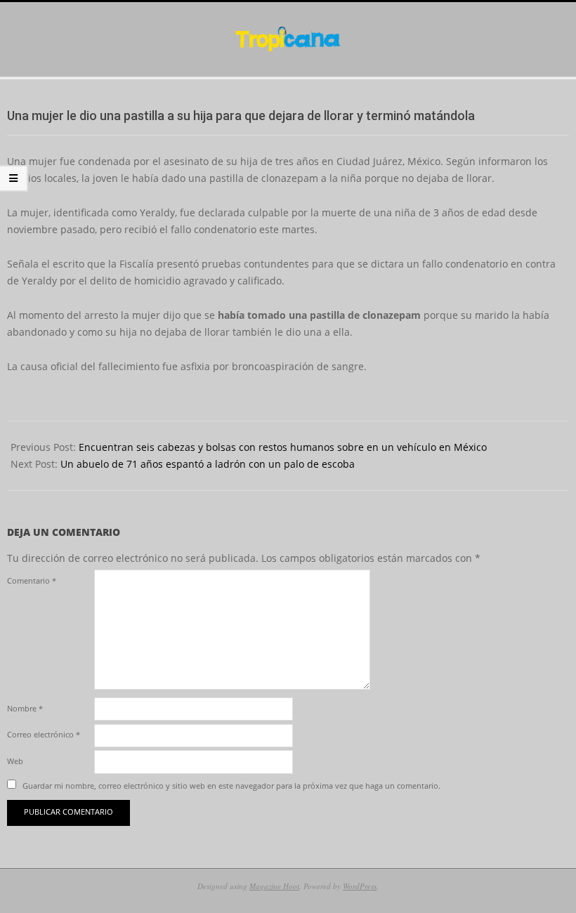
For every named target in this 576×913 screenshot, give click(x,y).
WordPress (360, 886)
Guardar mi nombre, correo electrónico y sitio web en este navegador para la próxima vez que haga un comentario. (231, 785)
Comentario (31, 580)
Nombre (25, 708)
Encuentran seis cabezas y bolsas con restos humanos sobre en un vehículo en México (283, 447)
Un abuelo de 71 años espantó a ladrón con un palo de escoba (207, 464)
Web (15, 761)
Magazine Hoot (274, 886)
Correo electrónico (43, 734)
